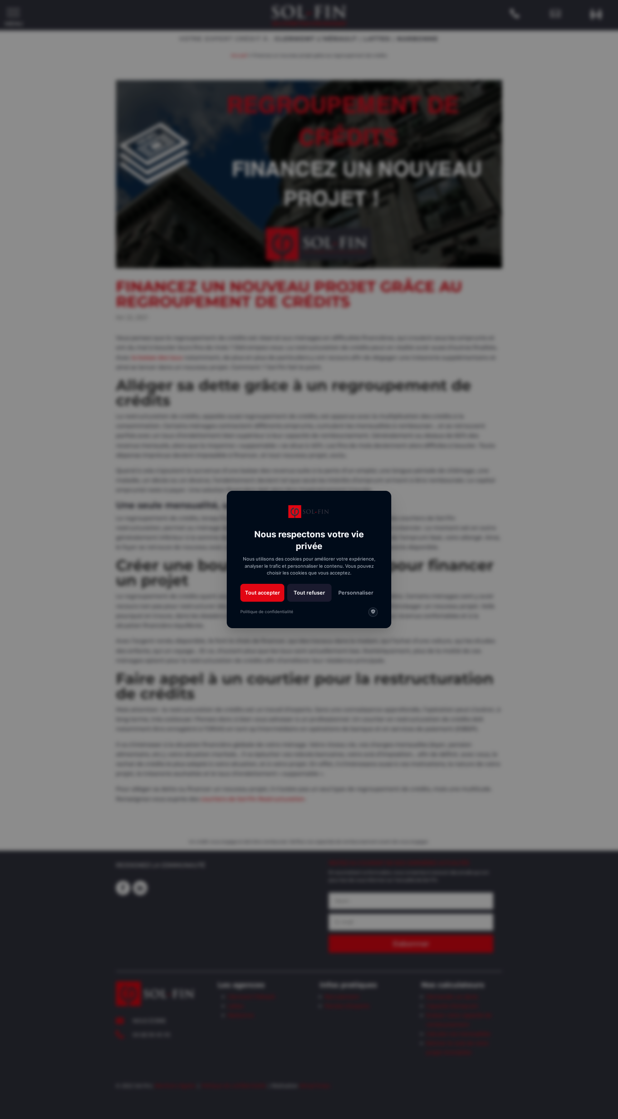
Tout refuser (309, 593)
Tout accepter (262, 593)
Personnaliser (355, 593)
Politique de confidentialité (266, 611)
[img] (373, 612)
